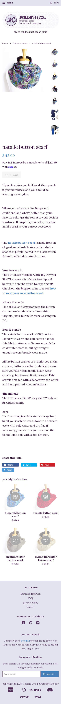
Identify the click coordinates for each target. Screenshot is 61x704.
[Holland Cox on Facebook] (23, 623)
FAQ (30, 598)
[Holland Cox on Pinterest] (30, 623)
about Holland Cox (30, 593)
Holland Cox (29, 683)
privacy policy (30, 602)
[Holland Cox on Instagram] (38, 623)
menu (9, 2)
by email (25, 640)
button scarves (20, 43)
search (30, 607)
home (5, 43)
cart (56, 2)
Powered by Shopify (48, 683)
